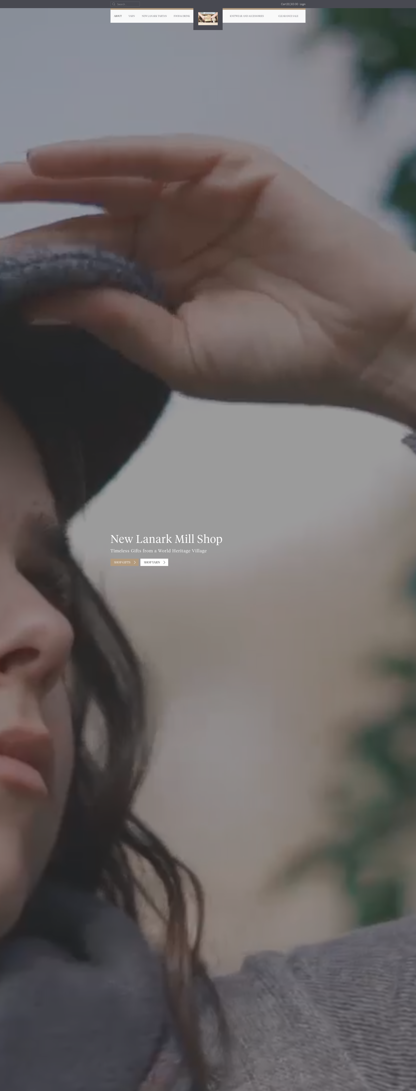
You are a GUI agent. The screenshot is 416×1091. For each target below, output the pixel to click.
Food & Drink (182, 16)
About (118, 16)
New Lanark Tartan (154, 16)
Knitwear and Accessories (247, 16)
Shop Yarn (152, 562)
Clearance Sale (288, 16)
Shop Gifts (122, 562)
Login (303, 4)
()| (289, 4)
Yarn (132, 16)
